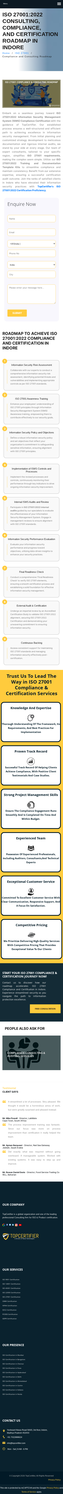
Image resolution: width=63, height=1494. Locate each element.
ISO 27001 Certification (11, 1297)
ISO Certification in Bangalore (13, 1359)
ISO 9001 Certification (10, 1279)
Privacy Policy (54, 1480)
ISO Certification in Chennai (13, 1364)
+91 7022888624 (14, 1437)
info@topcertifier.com (16, 1443)
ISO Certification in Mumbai (13, 1355)
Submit (17, 313)
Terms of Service (28, 1492)
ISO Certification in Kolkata (12, 1390)
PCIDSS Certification (10, 1314)
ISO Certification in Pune (11, 1368)
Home (6, 53)
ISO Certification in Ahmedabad (14, 1381)
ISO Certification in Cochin (12, 1385)
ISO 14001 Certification (11, 1284)
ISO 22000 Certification (11, 1292)
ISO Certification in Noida (12, 1394)
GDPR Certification (9, 1318)
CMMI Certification (9, 1301)
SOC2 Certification (9, 1310)
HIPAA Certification (9, 1305)
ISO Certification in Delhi (11, 1377)
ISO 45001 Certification (11, 1288)
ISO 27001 (22, 53)
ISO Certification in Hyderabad (14, 1372)
